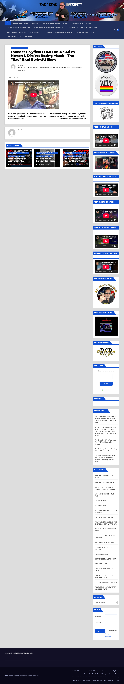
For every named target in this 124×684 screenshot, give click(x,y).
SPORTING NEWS (101, 564)
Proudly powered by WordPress (13, 675)
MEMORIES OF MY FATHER (104, 542)
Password (98, 622)
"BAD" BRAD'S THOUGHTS (104, 482)
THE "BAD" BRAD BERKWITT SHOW (19, 47)
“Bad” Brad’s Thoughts (16, 32)
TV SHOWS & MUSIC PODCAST (106, 582)
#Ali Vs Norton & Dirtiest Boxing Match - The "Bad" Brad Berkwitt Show (50, 67)
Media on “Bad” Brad (85, 32)
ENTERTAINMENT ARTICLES (105, 517)
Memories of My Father (81, 23)
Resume (35, 23)
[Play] (97, 145)
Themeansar (36, 675)
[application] (106, 140)
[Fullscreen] (115, 145)
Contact (28, 37)
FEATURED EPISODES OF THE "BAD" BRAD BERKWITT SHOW (18, 153)
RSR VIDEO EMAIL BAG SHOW (105, 559)
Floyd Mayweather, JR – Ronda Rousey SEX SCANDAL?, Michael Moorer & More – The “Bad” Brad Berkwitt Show (27, 116)
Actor (21, 65)
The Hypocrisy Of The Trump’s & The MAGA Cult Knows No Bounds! (105, 442)
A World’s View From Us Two (18, 28)
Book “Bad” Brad (14, 37)
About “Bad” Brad (20, 23)
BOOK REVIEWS (100, 505)
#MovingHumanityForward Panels (48, 28)
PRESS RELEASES (101, 554)
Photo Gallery (36, 32)
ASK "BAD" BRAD (101, 501)
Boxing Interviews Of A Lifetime (60, 32)
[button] (114, 30)
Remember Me (112, 630)
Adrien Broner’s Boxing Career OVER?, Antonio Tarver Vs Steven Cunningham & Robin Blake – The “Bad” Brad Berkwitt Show (67, 116)
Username (98, 616)
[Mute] (112, 145)
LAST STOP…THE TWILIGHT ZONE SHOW (82, 28)
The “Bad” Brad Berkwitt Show (55, 23)
